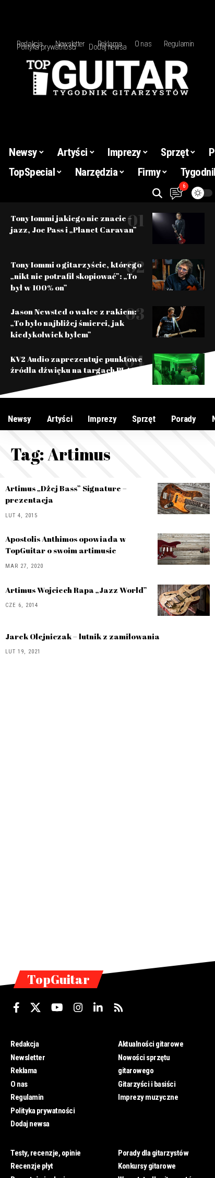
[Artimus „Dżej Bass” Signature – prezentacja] (184, 498)
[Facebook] (16, 1007)
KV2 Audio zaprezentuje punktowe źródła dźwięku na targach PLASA (76, 364)
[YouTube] (57, 1007)
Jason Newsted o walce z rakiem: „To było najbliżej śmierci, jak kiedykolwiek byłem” (73, 322)
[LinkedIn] (98, 1007)
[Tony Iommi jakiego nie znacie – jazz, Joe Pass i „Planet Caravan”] (178, 228)
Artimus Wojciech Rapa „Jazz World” (76, 590)
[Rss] (118, 1007)
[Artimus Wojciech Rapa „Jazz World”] (184, 600)
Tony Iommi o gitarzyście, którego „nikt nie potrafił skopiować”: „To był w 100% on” (75, 276)
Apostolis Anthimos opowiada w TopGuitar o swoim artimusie (65, 544)
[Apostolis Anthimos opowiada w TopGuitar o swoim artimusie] (184, 549)
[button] (157, 193)
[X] (35, 1007)
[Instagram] (78, 1007)
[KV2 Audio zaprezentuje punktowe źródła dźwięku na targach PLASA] (178, 369)
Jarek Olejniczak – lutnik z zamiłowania (82, 636)
